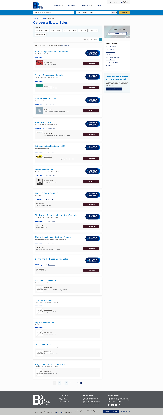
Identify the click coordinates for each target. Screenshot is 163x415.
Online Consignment (112, 62)
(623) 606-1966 (48, 62)
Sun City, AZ (65, 45)
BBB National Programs (114, 401)
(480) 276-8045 (48, 133)
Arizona (39, 18)
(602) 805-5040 (48, 180)
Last (78, 383)
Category (92, 30)
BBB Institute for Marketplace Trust (118, 398)
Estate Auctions (110, 52)
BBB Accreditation (88, 400)
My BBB (125, 2)
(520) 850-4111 (40, 247)
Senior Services (110, 60)
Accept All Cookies (111, 412)
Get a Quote (57, 30)
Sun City (45, 18)
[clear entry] (109, 12)
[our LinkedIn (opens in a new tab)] (112, 406)
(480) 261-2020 (48, 109)
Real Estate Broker (111, 68)
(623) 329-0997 (48, 332)
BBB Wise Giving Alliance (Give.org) (118, 400)
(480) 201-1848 (40, 203)
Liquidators (109, 65)
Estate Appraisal (110, 49)
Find (36, 13)
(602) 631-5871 (48, 310)
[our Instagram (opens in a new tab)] (119, 406)
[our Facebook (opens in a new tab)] (115, 406)
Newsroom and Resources (91, 403)
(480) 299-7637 (48, 288)
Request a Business (114, 89)
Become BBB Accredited (117, 34)
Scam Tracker (86, 5)
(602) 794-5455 (48, 86)
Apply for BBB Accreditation (91, 401)
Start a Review (63, 400)
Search (124, 13)
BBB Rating (39, 34)
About (99, 5)
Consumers (57, 5)
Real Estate (109, 55)
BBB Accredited (43, 30)
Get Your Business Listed (90, 398)
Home (34, 18)
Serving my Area (71, 30)
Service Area (51, 105)
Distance (81, 30)
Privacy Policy (60, 412)
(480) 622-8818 (48, 371)
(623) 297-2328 (48, 352)
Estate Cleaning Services (113, 57)
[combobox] (56, 12)
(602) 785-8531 (48, 157)
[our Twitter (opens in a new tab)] (109, 406)
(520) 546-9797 (40, 225)
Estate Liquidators (111, 47)
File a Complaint (64, 401)
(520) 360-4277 (40, 269)
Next (71, 383)
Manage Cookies (125, 411)
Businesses (71, 5)
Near (79, 13)
